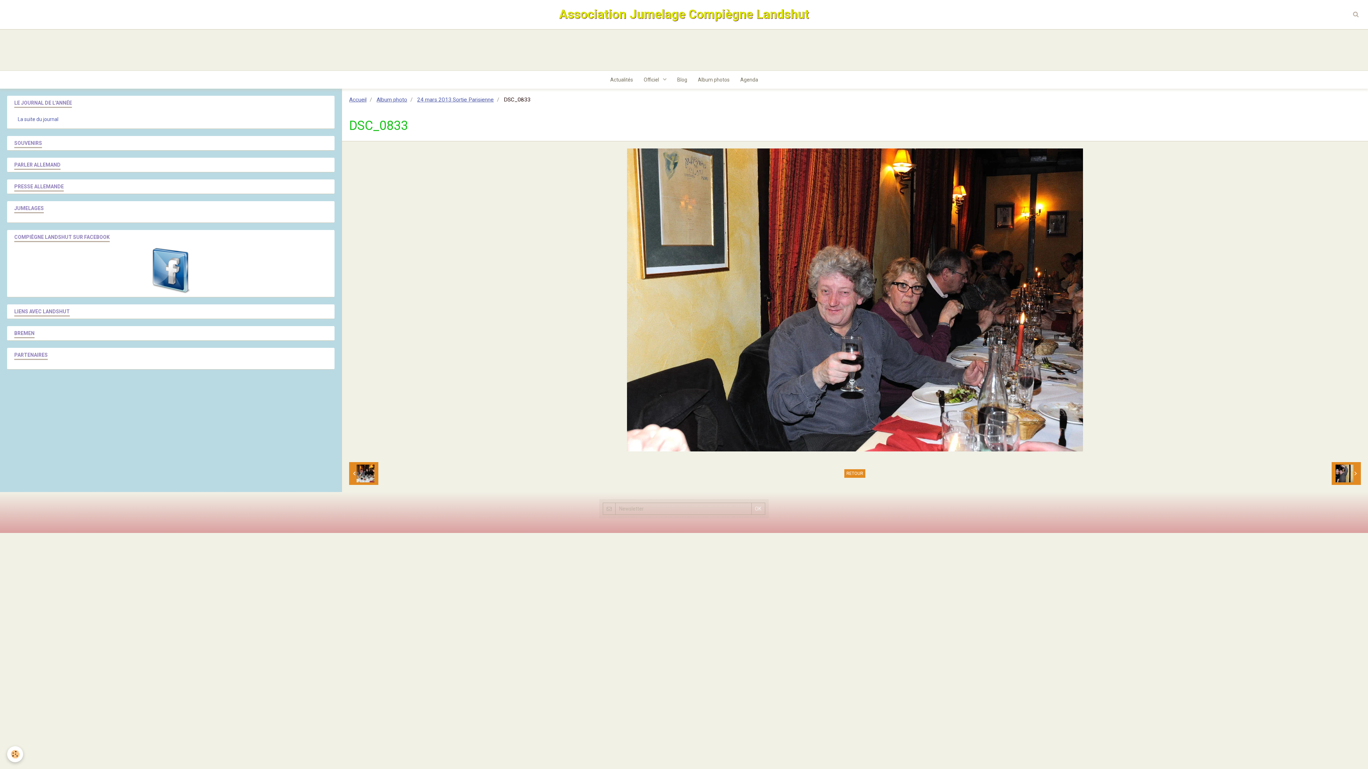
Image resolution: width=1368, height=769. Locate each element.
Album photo (392, 99)
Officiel (652, 80)
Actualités (621, 80)
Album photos (714, 80)
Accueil (358, 99)
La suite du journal (38, 119)
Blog (682, 80)
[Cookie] (15, 754)
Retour (854, 473)
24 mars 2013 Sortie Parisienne (455, 99)
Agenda (749, 80)
